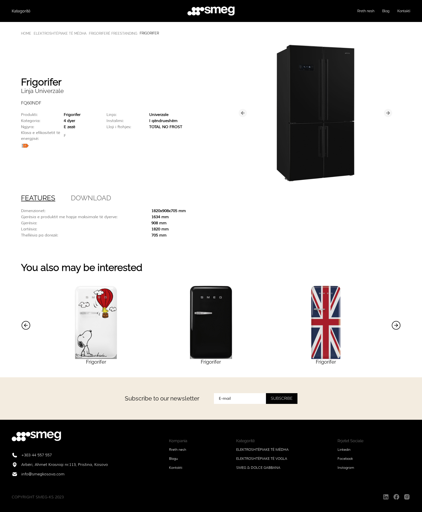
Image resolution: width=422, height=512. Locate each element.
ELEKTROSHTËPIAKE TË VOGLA (261, 458)
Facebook (345, 458)
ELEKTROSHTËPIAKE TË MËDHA (60, 33)
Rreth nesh (365, 11)
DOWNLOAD (91, 198)
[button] (26, 325)
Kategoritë (21, 11)
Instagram (346, 467)
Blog (386, 11)
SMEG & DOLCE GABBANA (258, 467)
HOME (26, 33)
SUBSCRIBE (282, 398)
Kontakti (403, 11)
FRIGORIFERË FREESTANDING (113, 33)
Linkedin (344, 449)
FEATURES (38, 198)
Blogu (173, 458)
